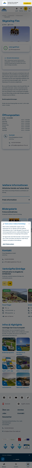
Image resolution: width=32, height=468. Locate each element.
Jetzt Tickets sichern (8, 244)
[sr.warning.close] (29, 224)
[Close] (1, 3)
